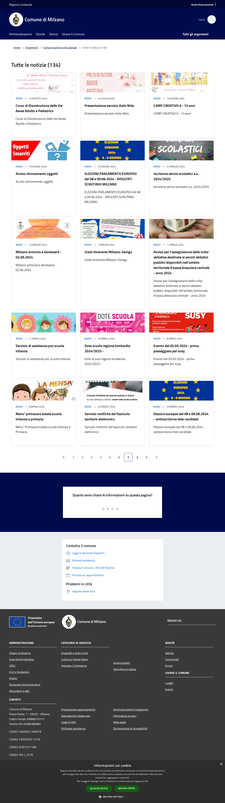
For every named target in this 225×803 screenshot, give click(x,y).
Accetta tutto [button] (99, 788)
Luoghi (169, 683)
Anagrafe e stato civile (74, 653)
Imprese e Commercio (74, 666)
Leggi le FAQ (68, 722)
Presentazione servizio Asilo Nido (109, 105)
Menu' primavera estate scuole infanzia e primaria (39, 416)
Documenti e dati (19, 691)
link (146, 781)
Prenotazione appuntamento (78, 709)
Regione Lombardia (20, 4)
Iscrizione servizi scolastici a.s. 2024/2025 (176, 176)
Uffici (12, 666)
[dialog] (112, 781)
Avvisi (19, 98)
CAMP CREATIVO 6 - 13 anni (174, 105)
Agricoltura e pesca (124, 669)
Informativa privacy (124, 716)
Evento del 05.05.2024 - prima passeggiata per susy (176, 348)
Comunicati (172, 659)
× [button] (221, 764)
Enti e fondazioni (19, 672)
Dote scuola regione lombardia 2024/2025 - (107, 348)
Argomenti (31, 47)
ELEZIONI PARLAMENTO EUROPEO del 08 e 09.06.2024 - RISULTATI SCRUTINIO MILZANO (111, 179)
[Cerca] (211, 19)
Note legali (119, 722)
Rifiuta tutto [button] (126, 788)
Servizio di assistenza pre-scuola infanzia (40, 348)
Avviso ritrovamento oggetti (37, 173)
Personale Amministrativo (24, 684)
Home (16, 47)
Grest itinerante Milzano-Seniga (108, 252)
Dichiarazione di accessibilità (130, 728)
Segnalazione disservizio (75, 716)
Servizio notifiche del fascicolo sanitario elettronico (107, 416)
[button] (112, 797)
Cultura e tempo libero (74, 659)
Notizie (169, 653)
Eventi (169, 689)
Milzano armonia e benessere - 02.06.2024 (38, 254)
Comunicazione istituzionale (60, 47)
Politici (13, 678)
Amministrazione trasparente (130, 709)
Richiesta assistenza (73, 728)
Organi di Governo (20, 653)
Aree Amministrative (21, 659)
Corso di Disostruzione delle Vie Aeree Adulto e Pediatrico (39, 108)
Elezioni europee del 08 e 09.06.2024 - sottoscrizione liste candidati (180, 416)
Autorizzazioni (121, 663)
